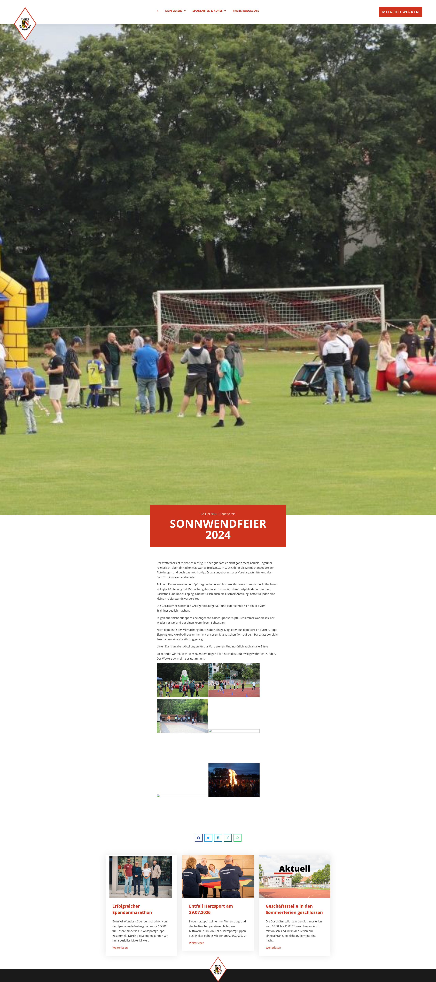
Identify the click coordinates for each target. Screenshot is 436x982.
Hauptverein (228, 514)
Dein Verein (173, 11)
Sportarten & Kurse (207, 11)
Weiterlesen (120, 947)
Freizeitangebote (246, 11)
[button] (199, 838)
